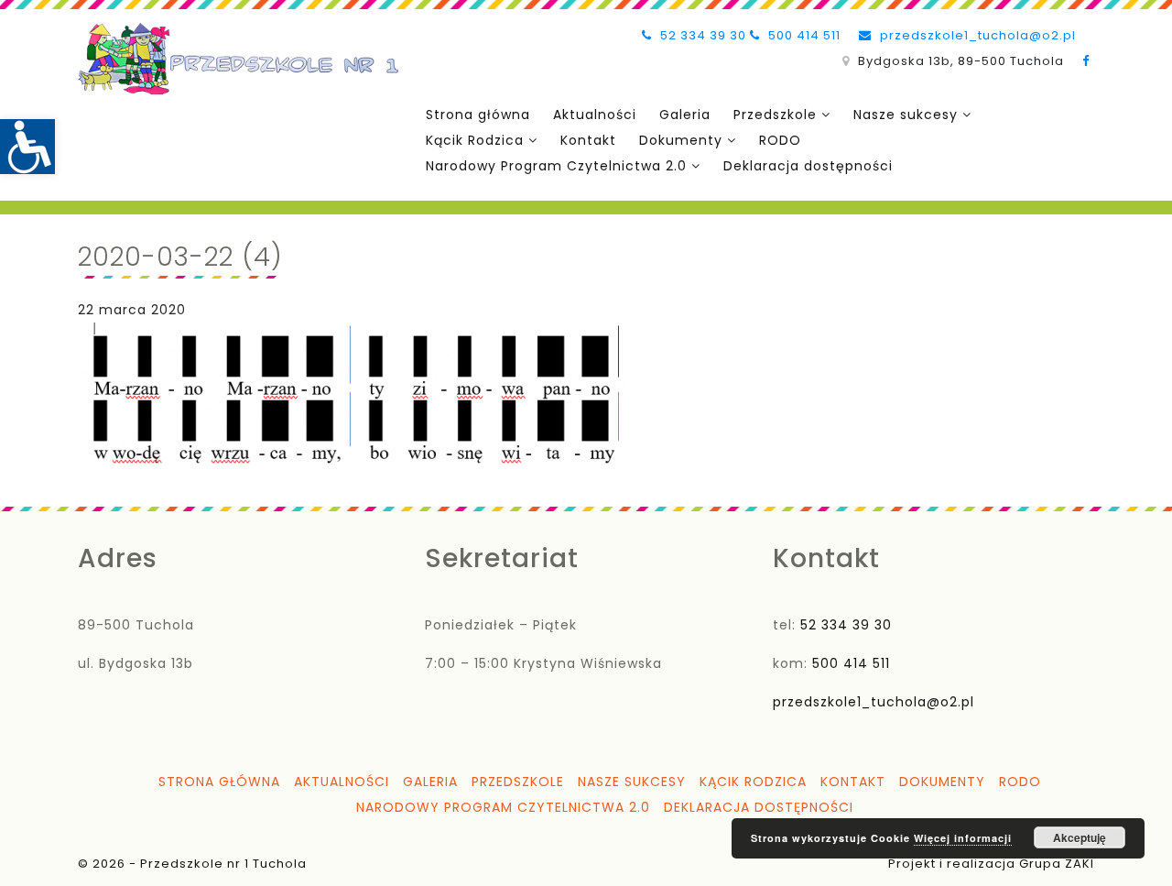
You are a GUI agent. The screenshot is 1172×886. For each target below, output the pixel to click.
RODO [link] (780, 140)
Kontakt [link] (588, 140)
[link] (27, 146)
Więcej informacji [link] (963, 838)
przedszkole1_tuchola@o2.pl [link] (976, 35)
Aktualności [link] (594, 114)
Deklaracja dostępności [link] (808, 166)
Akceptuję (1079, 837)
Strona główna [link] (478, 114)
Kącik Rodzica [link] (475, 140)
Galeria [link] (685, 114)
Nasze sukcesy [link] (905, 114)
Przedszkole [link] (775, 114)
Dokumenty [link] (680, 140)
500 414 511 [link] (803, 35)
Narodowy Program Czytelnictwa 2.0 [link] (556, 166)
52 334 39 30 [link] (701, 35)
